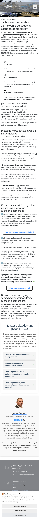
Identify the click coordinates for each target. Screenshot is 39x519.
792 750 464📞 (18, 484)
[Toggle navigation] (35, 6)
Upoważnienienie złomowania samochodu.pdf (19, 232)
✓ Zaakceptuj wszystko (19, 506)
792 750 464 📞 (19, 420)
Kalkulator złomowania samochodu (19, 288)
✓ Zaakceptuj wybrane (19, 510)
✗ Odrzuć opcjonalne (19, 515)
